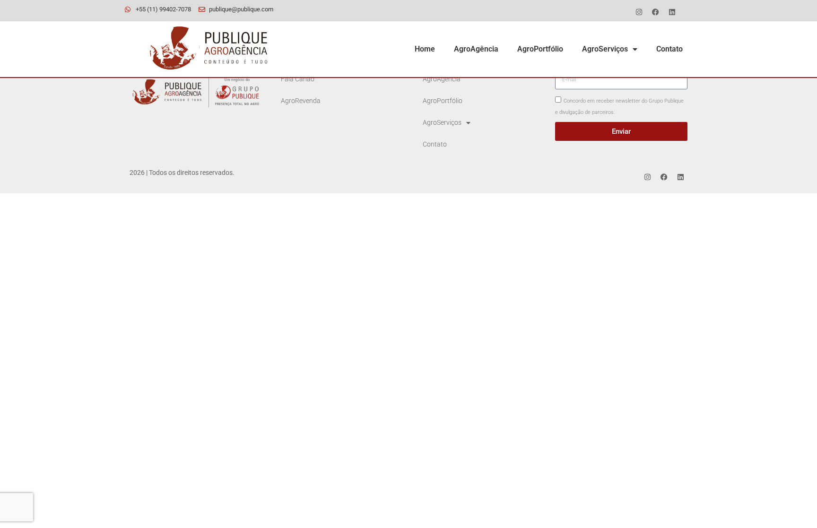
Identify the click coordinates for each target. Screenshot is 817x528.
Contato (669, 48)
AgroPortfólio (540, 48)
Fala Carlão (297, 79)
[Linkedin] (672, 12)
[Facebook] (655, 12)
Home (425, 48)
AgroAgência (476, 48)
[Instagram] (639, 12)
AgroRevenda (301, 101)
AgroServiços (605, 48)
